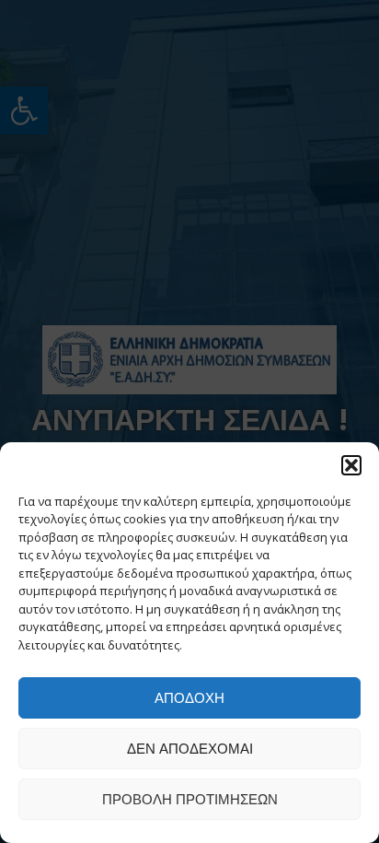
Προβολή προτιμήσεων (190, 799)
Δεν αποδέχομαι (190, 748)
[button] (351, 465)
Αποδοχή (189, 698)
